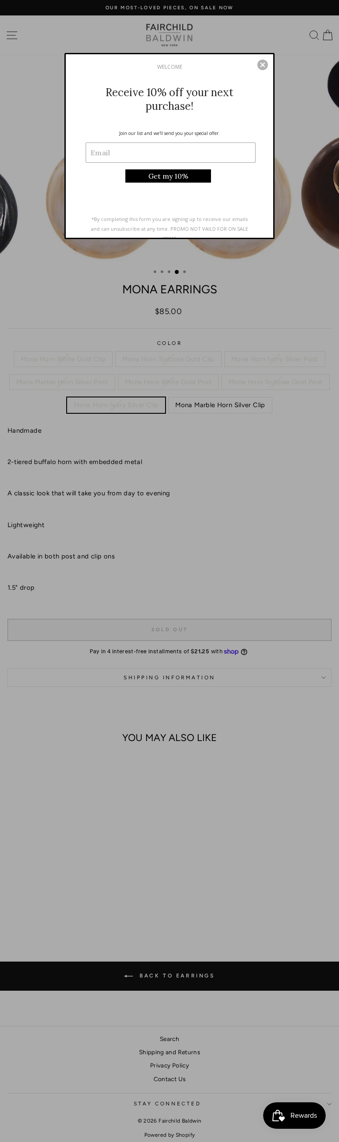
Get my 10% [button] (168, 176)
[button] (262, 65)
